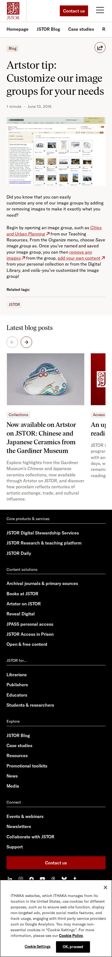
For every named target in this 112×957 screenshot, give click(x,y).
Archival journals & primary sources (42, 583)
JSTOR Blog (48, 29)
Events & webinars (25, 816)
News (12, 776)
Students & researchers (30, 705)
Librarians (17, 674)
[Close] (105, 887)
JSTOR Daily (19, 553)
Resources (17, 755)
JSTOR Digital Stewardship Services (43, 533)
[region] (56, 918)
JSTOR (14, 304)
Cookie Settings (38, 946)
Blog (12, 48)
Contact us (74, 11)
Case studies (81, 29)
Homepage (18, 29)
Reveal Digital (21, 613)
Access (99, 414)
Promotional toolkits (27, 766)
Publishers (17, 684)
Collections (18, 414)
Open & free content (27, 644)
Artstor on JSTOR (24, 603)
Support (15, 846)
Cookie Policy (71, 935)
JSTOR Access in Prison (30, 634)
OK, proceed (73, 947)
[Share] (100, 47)
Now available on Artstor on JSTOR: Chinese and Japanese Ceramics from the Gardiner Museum (41, 438)
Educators (17, 695)
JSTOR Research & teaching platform (44, 543)
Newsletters (19, 826)
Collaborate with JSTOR (30, 836)
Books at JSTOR (22, 593)
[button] (26, 342)
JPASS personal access (30, 624)
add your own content (79, 258)
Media (13, 786)
